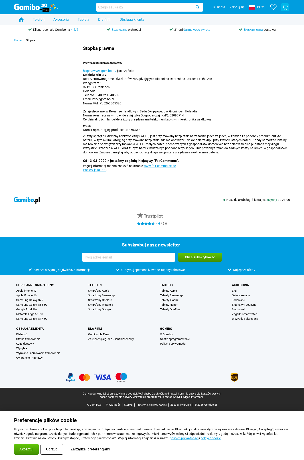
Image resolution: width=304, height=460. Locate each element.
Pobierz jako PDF (94, 170)
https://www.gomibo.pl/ (99, 71)
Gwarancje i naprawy (29, 357)
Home (18, 40)
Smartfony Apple (98, 290)
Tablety (83, 19)
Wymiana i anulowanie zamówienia (38, 353)
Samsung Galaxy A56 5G (31, 304)
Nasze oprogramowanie (175, 339)
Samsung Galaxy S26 (29, 300)
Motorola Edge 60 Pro (29, 314)
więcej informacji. (193, 397)
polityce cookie (211, 438)
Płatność (21, 334)
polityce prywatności (184, 438)
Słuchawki (238, 309)
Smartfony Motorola (100, 304)
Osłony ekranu (241, 295)
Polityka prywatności (173, 343)
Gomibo (166, 328)
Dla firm (104, 19)
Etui (234, 290)
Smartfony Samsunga (102, 295)
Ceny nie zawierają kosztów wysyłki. (199, 393)
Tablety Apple (168, 290)
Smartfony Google (99, 309)
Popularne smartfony (35, 285)
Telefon (39, 19)
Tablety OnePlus (170, 309)
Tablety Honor (168, 304)
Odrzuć (52, 449)
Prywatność (113, 404)
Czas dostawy (25, 343)
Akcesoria (61, 19)
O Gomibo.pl (94, 404)
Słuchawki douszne (244, 304)
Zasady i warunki (180, 404)
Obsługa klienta (132, 19)
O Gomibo (166, 334)
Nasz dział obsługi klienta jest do (258, 200)
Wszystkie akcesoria (245, 318)
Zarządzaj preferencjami (90, 449)
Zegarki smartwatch (244, 314)
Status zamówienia (28, 339)
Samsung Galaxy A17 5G (31, 318)
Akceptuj (26, 449)
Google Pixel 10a (26, 309)
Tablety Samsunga (171, 295)
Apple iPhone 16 (26, 295)
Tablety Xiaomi (169, 300)
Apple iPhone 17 (26, 290)
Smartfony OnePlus (100, 300)
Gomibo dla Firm (98, 334)
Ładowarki (238, 300)
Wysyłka (21, 348)
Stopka (30, 40)
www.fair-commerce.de (160, 166)
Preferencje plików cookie (151, 405)
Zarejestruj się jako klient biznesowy (111, 339)
